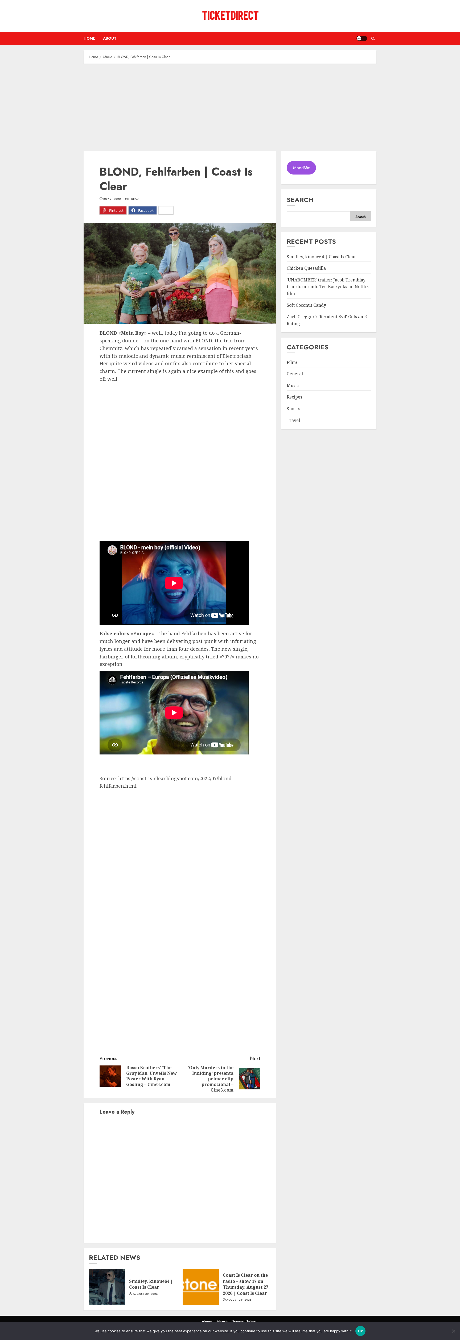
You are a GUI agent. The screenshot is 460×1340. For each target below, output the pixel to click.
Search (300, 199)
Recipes (294, 397)
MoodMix (301, 168)
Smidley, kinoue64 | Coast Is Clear (151, 1284)
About (110, 38)
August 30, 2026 (145, 1294)
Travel (293, 420)
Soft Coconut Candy (306, 305)
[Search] (373, 38)
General (295, 374)
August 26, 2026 (239, 1300)
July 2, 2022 (112, 199)
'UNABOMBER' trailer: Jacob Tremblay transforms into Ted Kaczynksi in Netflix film (328, 286)
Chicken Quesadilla (306, 268)
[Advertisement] (230, 106)
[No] (453, 1331)
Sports (293, 409)
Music (293, 385)
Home (89, 38)
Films (292, 362)
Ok (360, 1331)
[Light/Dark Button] (361, 38)
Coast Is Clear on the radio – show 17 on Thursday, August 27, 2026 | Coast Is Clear (246, 1284)
